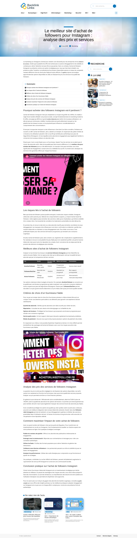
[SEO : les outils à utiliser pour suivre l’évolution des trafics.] (75, 504)
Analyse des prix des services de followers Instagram (40, 99)
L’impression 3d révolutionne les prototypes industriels (105, 94)
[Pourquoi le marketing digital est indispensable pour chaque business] (93, 103)
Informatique (103, 90)
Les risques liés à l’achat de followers (36, 90)
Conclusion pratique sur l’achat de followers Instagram (41, 104)
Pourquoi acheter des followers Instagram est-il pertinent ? (42, 87)
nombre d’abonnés (52, 119)
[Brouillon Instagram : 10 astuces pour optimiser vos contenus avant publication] (93, 83)
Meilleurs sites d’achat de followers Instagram (38, 93)
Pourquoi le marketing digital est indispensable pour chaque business (106, 104)
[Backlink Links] (29, 6)
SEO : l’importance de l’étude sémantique (51, 516)
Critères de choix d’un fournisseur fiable (37, 96)
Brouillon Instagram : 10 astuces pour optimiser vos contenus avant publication (105, 84)
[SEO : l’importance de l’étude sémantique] (53, 504)
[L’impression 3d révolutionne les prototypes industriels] (93, 93)
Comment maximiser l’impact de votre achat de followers (41, 101)
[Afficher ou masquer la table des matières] (58, 84)
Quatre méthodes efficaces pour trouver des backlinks (31, 515)
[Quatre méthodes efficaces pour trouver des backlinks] (32, 504)
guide (64, 72)
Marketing (75, 46)
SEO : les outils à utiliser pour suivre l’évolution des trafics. (74, 516)
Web (68, 511)
